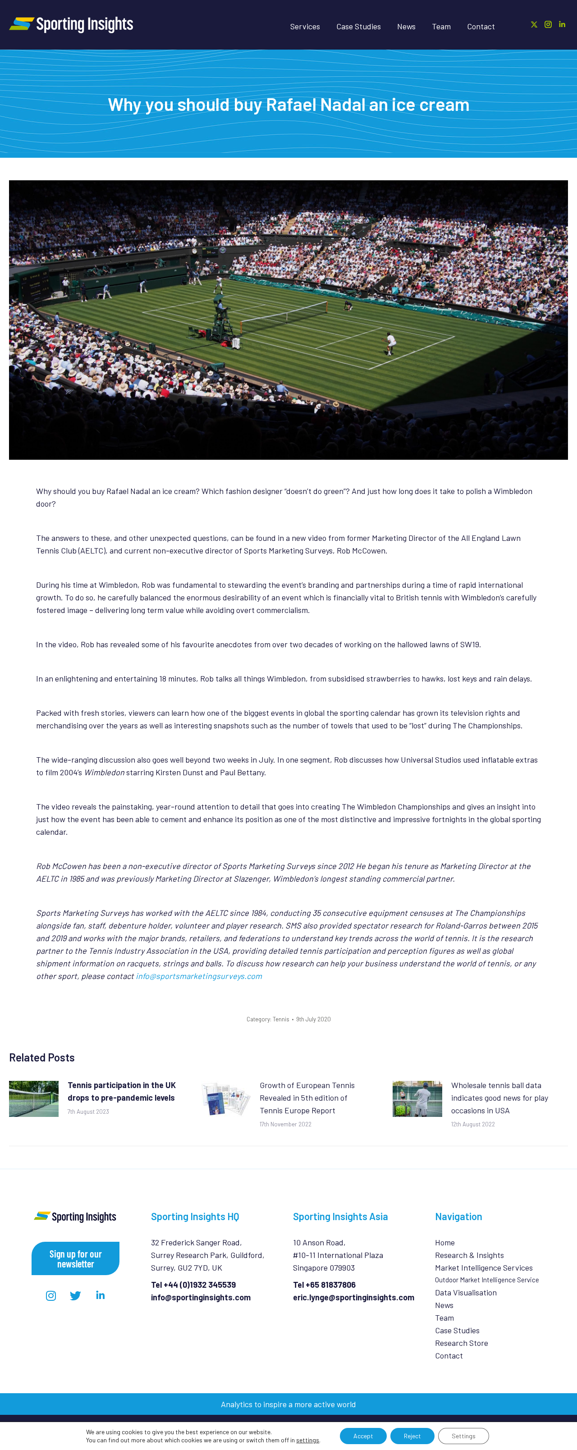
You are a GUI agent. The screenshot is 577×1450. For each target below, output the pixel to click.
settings (307, 1440)
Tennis (281, 1019)
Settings (464, 1436)
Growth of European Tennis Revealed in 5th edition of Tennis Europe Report (307, 1097)
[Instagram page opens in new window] (548, 24)
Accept (363, 1436)
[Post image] (34, 1099)
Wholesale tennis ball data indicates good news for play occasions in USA (499, 1097)
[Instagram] (51, 1295)
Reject (412, 1436)
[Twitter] (75, 1295)
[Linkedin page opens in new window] (562, 24)
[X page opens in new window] (534, 24)
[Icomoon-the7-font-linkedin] (100, 1295)
